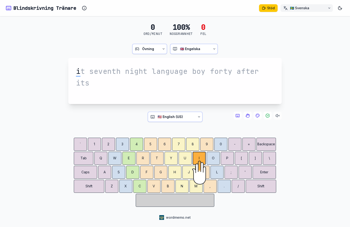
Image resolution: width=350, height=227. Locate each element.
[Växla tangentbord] (238, 116)
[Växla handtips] (248, 116)
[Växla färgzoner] (258, 116)
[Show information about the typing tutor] (84, 8)
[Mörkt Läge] (340, 8)
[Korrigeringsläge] (268, 116)
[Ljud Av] (278, 116)
